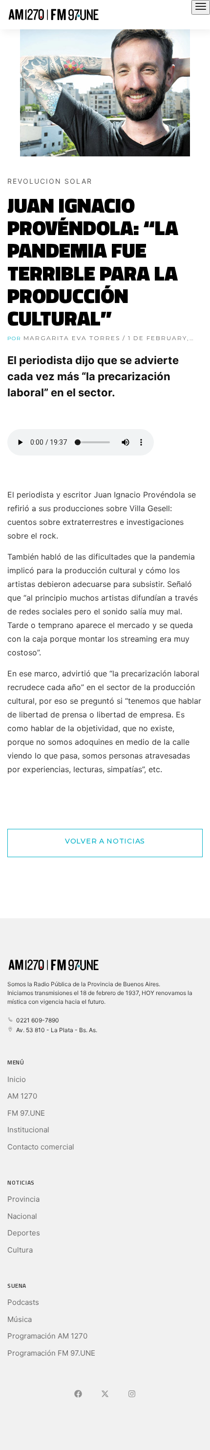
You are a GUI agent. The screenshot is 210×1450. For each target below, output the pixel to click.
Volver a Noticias (105, 841)
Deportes (23, 1232)
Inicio (16, 1079)
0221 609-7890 (36, 1020)
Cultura (20, 1250)
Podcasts (23, 1302)
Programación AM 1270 (47, 1336)
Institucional (28, 1129)
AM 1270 (22, 1096)
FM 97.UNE (26, 1113)
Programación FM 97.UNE (51, 1353)
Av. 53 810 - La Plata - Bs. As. (55, 1030)
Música (19, 1319)
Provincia (23, 1199)
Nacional (22, 1216)
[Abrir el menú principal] (200, 7)
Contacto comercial (40, 1146)
